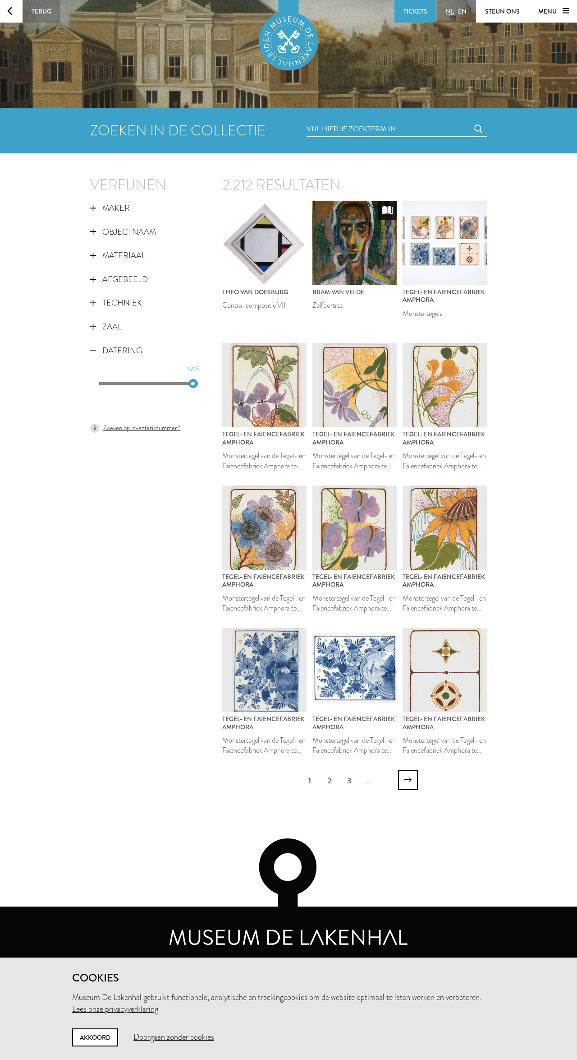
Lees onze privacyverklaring (115, 1009)
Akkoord (95, 1037)
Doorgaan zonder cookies (173, 1037)
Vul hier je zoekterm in (334, 119)
